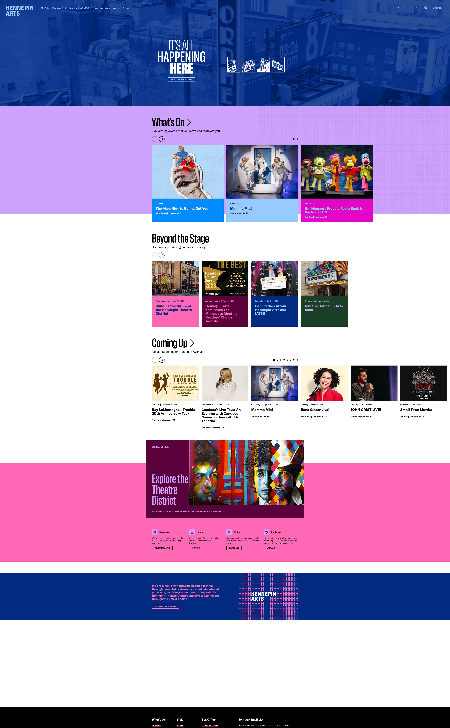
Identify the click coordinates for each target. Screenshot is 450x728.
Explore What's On (182, 79)
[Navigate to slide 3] (280, 360)
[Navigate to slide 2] (297, 139)
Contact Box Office (210, 725)
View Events (417, 8)
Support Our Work (166, 606)
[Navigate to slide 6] (290, 360)
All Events (156, 725)
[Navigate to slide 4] (284, 360)
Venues (180, 725)
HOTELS (196, 548)
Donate (437, 7)
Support (116, 8)
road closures (232, 540)
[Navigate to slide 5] (287, 360)
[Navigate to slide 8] (297, 360)
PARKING (234, 548)
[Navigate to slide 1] (294, 139)
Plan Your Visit (59, 8)
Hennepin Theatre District (80, 8)
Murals (270, 548)
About (126, 8)
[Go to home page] (20, 11)
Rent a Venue (403, 8)
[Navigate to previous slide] (155, 139)
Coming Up (170, 343)
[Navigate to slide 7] (294, 360)
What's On (45, 8)
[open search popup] (426, 7)
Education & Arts (102, 8)
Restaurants (162, 548)
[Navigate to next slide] (162, 139)
